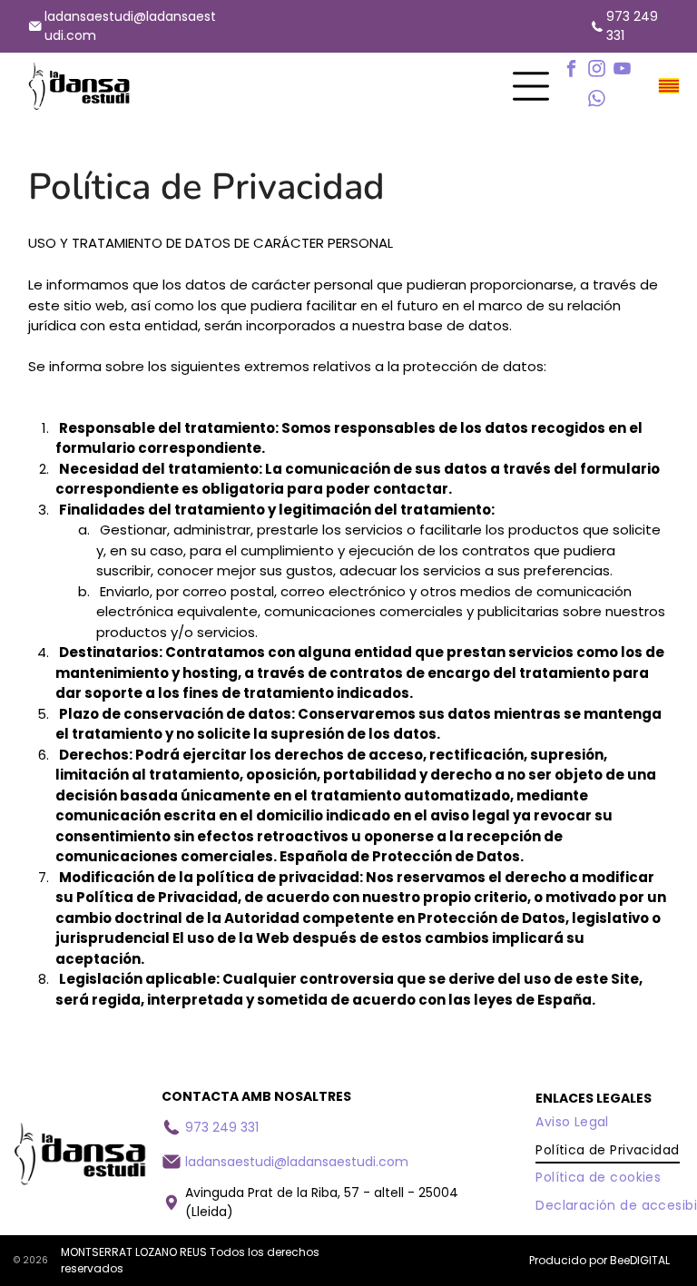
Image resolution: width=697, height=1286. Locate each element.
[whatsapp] (597, 101)
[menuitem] (572, 1122)
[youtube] (622, 71)
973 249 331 (222, 1127)
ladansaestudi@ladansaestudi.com (296, 1162)
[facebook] (571, 71)
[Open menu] (531, 86)
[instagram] (597, 71)
